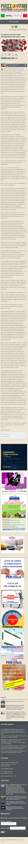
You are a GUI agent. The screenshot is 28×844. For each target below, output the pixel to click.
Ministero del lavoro (22, 29)
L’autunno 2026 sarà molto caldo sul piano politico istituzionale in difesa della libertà (14, 736)
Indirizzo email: (5, 828)
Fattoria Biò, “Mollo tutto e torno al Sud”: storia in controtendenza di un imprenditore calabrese (16, 798)
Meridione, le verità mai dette (14, 701)
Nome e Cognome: (6, 821)
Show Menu (15, 22)
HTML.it (3, 63)
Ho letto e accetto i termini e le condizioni (14, 818)
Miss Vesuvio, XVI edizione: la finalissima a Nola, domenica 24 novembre (15, 808)
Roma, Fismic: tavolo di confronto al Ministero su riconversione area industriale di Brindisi (13, 751)
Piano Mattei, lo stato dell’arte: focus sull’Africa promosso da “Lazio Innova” (16, 803)
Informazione (5, 436)
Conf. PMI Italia (12, 29)
